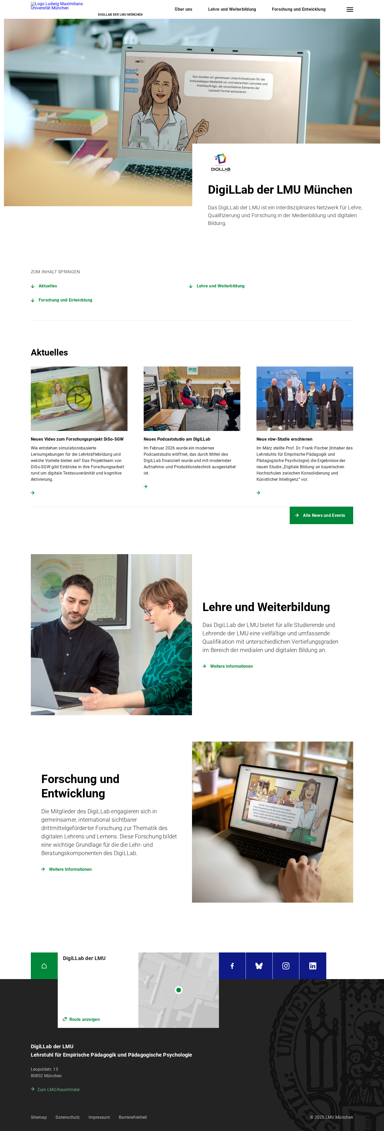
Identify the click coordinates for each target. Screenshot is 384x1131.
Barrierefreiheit (133, 1117)
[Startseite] (44, 965)
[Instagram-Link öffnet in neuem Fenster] (286, 965)
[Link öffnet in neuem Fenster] (138, 990)
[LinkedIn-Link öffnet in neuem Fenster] (312, 965)
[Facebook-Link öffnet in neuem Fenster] (232, 965)
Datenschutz (68, 1117)
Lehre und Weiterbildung (221, 285)
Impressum (99, 1117)
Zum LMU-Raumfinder (58, 1089)
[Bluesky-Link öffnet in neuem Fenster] (259, 965)
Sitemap (39, 1117)
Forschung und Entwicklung (65, 300)
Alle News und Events (324, 515)
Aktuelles (48, 285)
